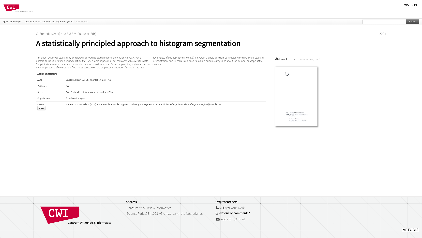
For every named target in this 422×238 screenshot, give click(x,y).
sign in (412, 5)
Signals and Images (12, 21)
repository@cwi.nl (232, 219)
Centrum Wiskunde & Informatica (148, 208)
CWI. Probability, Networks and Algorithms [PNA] (49, 21)
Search (413, 21)
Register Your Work (231, 208)
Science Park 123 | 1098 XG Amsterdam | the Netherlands (164, 214)
